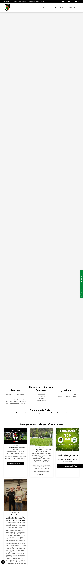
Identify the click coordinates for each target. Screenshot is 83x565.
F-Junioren (67, 396)
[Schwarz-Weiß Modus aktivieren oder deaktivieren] (63, 1)
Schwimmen (38, 1)
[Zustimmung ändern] (3, 562)
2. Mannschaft (41, 396)
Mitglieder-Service (73, 7)
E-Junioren (59, 396)
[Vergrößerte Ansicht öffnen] (41, 437)
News (50, 7)
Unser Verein (43, 7)
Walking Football (41, 400)
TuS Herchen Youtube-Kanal (14, 463)
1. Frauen (8, 394)
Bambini (75, 396)
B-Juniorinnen (20, 394)
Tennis (19, 1)
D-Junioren (75, 394)
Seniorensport (25, 1)
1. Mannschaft (41, 393)
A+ (69, 1)
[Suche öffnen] (76, 1)
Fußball (55, 7)
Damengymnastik (32, 1)
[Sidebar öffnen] (78, 1)
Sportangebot (63, 7)
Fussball (16, 1)
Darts (43, 1)
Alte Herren (41, 398)
